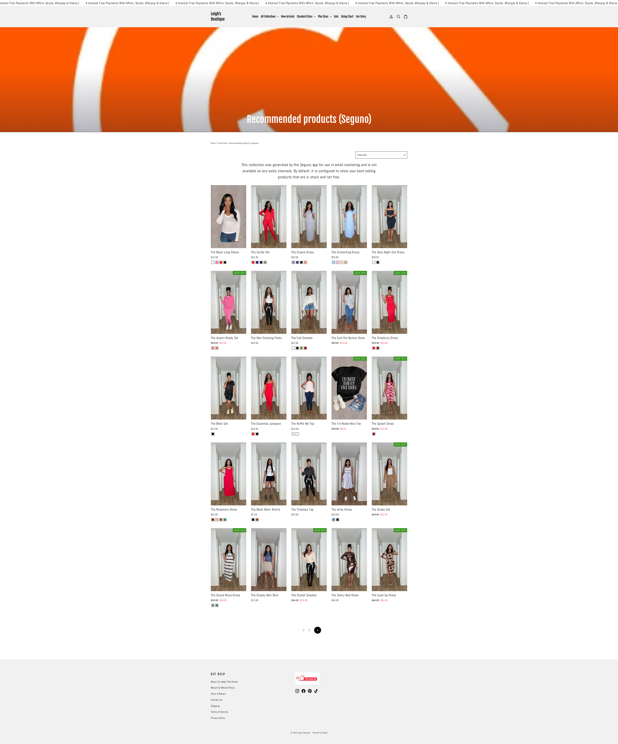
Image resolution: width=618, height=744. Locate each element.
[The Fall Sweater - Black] (297, 348)
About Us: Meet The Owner (224, 681)
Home (255, 16)
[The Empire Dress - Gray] (293, 262)
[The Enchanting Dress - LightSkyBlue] (333, 262)
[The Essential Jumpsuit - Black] (257, 434)
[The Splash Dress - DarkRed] (373, 434)
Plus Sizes (323, 16)
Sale (336, 16)
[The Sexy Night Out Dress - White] (373, 262)
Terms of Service (219, 712)
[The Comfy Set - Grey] (265, 262)
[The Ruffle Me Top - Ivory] (297, 434)
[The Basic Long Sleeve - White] (212, 262)
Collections (223, 143)
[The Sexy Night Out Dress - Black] (377, 262)
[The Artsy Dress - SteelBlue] (333, 519)
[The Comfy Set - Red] (253, 262)
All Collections (268, 16)
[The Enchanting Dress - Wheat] (341, 262)
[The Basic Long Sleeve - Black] (225, 262)
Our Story (361, 16)
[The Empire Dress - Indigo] (297, 262)
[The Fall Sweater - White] (293, 348)
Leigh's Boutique (218, 16)
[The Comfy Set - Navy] (257, 262)
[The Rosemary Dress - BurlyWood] (216, 519)
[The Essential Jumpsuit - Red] (253, 434)
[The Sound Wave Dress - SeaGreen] (216, 605)
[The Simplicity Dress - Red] (373, 348)
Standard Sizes (305, 16)
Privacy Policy (218, 718)
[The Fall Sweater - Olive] (301, 348)
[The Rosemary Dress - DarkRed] (212, 519)
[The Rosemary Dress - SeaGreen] (225, 519)
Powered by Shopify (320, 732)
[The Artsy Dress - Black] (337, 519)
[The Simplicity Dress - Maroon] (377, 348)
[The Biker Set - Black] (212, 434)
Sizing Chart (347, 16)
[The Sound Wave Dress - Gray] (212, 605)
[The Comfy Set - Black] (261, 262)
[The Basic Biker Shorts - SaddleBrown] (257, 519)
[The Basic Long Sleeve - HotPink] (216, 262)
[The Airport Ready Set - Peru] (216, 348)
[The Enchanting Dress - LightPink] (337, 262)
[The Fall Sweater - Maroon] (305, 348)
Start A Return (218, 694)
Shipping (215, 706)
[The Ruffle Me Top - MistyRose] (293, 434)
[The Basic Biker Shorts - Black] (253, 519)
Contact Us (216, 699)
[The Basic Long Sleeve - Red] (221, 262)
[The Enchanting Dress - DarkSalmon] (345, 262)
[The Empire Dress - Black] (301, 262)
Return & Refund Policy (223, 687)
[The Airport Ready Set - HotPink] (212, 348)
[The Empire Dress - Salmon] (305, 262)
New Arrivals (287, 16)
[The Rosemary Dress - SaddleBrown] (221, 519)
